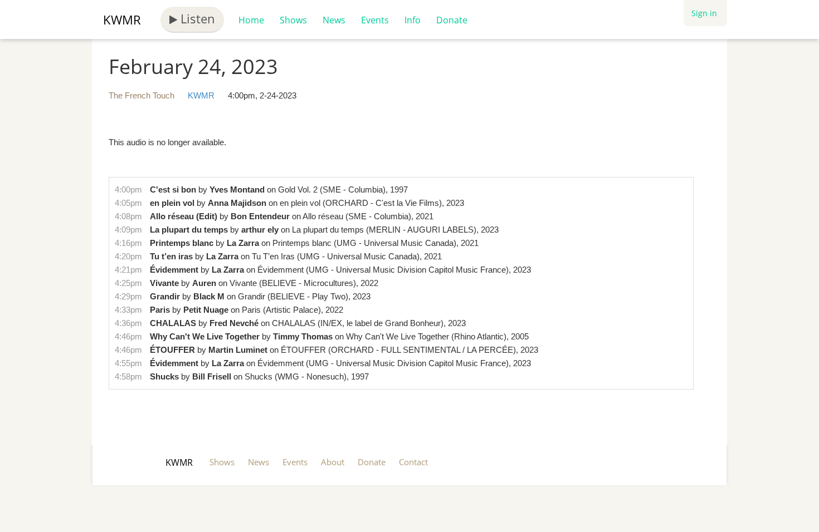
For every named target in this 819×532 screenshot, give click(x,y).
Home (251, 20)
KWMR (122, 19)
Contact (413, 461)
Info (412, 20)
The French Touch (141, 95)
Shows (293, 20)
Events (375, 20)
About (332, 461)
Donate (451, 20)
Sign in (704, 13)
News (334, 20)
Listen (196, 18)
